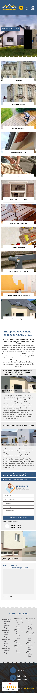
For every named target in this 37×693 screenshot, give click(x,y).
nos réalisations (10, 29)
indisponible (30, 7)
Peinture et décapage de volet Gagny (31, 646)
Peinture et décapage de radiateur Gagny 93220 (31, 624)
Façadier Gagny (19, 642)
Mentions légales (28, 688)
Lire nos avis (10, 689)
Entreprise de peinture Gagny (19, 649)
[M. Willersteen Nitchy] (8, 8)
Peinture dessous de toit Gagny (6, 634)
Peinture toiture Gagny (30, 654)
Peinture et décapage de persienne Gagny (7, 624)
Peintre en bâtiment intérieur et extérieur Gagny (19, 623)
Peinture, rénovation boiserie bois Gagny (31, 636)
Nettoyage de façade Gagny (7, 651)
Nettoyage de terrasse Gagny (7, 643)
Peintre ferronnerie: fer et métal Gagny (19, 634)
